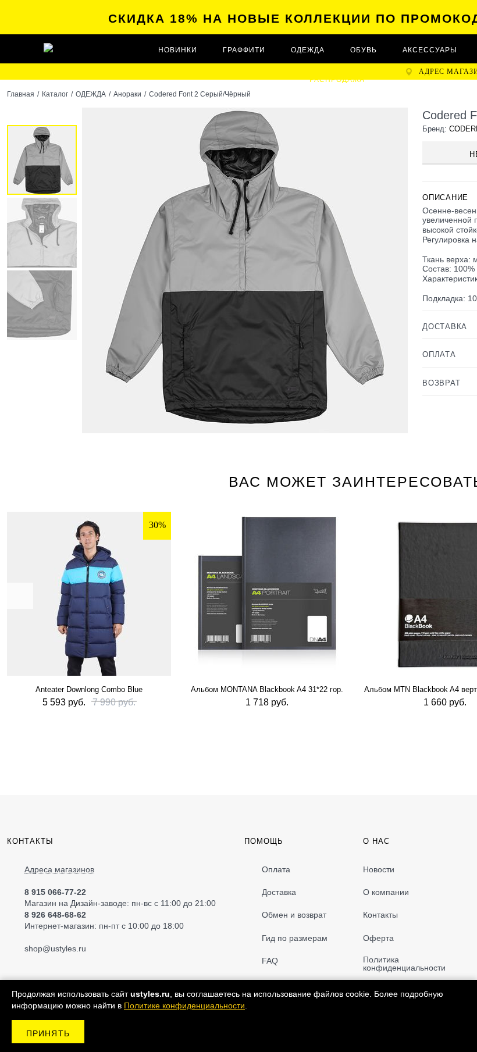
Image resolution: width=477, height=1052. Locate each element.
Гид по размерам (295, 938)
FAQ (270, 961)
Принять (48, 1033)
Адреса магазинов (59, 869)
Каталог (55, 94)
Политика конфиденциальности (404, 963)
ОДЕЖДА (308, 50)
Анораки (127, 94)
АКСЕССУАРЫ (430, 50)
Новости (378, 869)
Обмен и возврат (294, 915)
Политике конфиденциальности (184, 1005)
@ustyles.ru (64, 948)
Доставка (279, 892)
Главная (20, 94)
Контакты (380, 915)
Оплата (276, 869)
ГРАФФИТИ (244, 50)
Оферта (378, 938)
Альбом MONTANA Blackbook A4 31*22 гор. (267, 689)
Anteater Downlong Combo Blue (89, 689)
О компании (386, 892)
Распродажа (337, 80)
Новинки (177, 50)
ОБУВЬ (363, 50)
